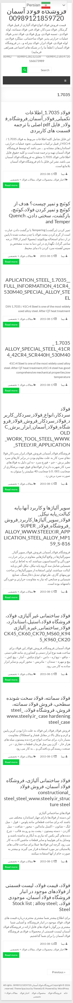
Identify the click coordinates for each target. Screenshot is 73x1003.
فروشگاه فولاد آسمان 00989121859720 (36, 14)
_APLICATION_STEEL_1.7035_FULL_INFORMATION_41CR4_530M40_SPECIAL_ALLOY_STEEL (37, 289)
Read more (11, 185)
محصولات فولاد (44, 179)
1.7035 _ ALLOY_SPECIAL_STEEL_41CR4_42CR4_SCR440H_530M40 (37, 349)
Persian (34, 5)
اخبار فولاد (59, 179)
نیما (63, 174)
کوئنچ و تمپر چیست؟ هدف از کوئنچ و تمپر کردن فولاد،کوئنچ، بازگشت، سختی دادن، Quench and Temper (39, 212)
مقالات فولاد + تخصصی (22, 179)
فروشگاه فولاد (54, 993)
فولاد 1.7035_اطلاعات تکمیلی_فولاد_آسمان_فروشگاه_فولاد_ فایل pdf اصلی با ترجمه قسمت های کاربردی (37, 121)
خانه (66, 993)
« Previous (58, 972)
